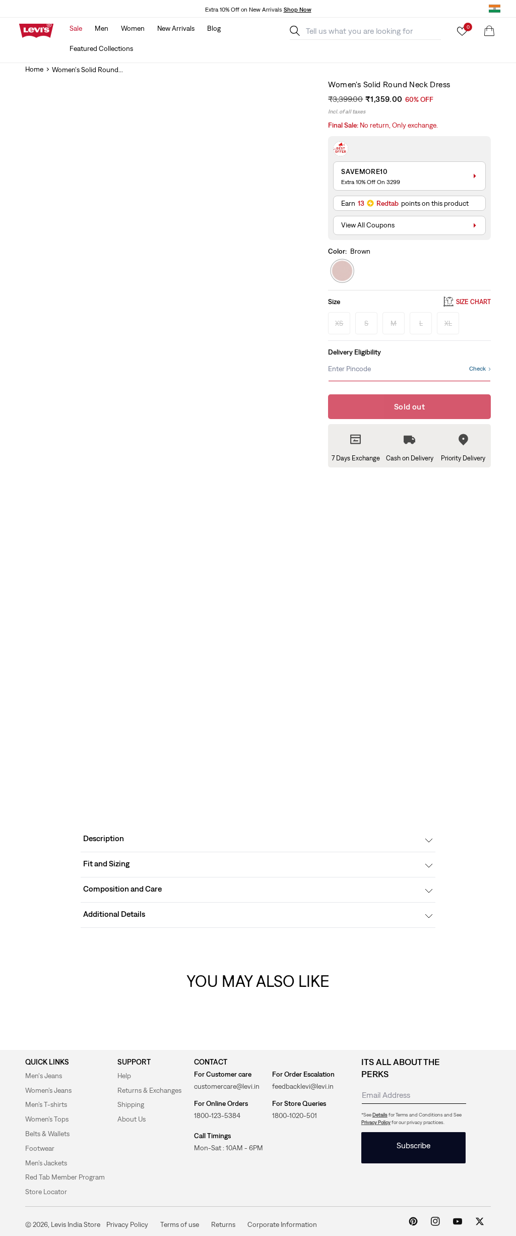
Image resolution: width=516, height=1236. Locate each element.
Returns (223, 1224)
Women (133, 28)
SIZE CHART (473, 302)
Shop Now (297, 9)
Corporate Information (282, 1224)
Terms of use (179, 1224)
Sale (76, 28)
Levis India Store (75, 1224)
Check (477, 368)
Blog (214, 28)
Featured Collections (101, 48)
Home (34, 69)
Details (380, 1114)
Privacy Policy (376, 1122)
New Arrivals (176, 28)
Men (101, 28)
